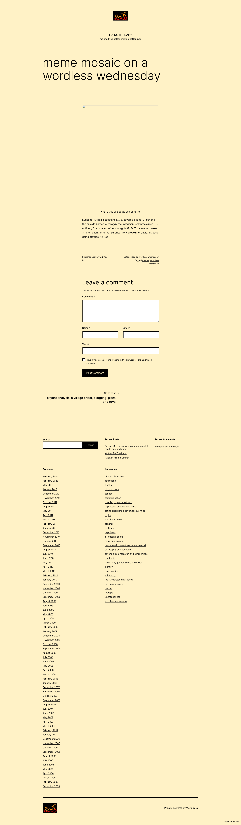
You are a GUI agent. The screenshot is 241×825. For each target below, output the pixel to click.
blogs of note (112, 489)
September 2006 (52, 751)
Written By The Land (116, 453)
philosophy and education (118, 549)
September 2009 (52, 597)
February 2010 (50, 575)
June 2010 (48, 558)
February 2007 (50, 730)
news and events (114, 541)
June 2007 (48, 713)
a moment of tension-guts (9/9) (114, 228)
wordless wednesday (149, 257)
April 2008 (48, 670)
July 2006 (48, 760)
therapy (109, 592)
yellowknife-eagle (136, 232)
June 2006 (48, 764)
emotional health (114, 519)
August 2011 (49, 506)
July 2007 (48, 708)
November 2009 (51, 588)
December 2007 (51, 687)
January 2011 (50, 528)
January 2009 (50, 631)
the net (108, 588)
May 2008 (48, 665)
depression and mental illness (120, 506)
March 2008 (49, 674)
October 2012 (50, 502)
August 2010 (49, 549)
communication (113, 498)
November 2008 (51, 640)
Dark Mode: (229, 821)
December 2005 (51, 786)
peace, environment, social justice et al (125, 545)
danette (135, 211)
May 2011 (48, 510)
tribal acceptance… (108, 219)
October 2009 (50, 592)
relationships (111, 571)
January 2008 (50, 683)
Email (126, 328)
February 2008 (50, 678)
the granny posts (114, 584)
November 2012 (51, 498)
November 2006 (51, 743)
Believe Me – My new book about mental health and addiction (126, 447)
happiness (110, 532)
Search (46, 439)
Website (86, 344)
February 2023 (50, 480)
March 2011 (49, 519)
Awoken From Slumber (117, 457)
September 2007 (51, 700)
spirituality (110, 575)
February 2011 (50, 523)
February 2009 (50, 627)
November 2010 (51, 536)
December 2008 (51, 635)
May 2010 (48, 562)
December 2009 (51, 584)
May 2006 (48, 769)
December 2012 (51, 493)
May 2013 (48, 485)
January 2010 (50, 579)
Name (86, 328)
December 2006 (51, 739)
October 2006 (50, 747)
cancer (108, 493)
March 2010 (49, 571)
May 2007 (48, 717)
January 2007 (50, 734)
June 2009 (48, 610)
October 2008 (50, 644)
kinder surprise (111, 232)
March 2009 (49, 622)
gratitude (109, 528)
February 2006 (50, 782)
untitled (86, 228)
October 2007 (50, 695)
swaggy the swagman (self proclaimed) (131, 224)
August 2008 (49, 653)
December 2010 (51, 532)
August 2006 (49, 756)
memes (145, 260)
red (106, 236)
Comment (88, 296)
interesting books (114, 536)
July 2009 (48, 605)
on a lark (93, 232)
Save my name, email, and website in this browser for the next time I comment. (119, 361)
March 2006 (49, 777)
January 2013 (50, 489)
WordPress (192, 808)
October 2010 (50, 541)
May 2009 (48, 614)
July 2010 (48, 554)
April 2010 (48, 566)
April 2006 (48, 773)
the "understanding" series (119, 579)
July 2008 (48, 657)
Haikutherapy (120, 35)
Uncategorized (112, 597)
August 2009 (49, 601)
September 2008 (52, 648)
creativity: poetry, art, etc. (118, 502)
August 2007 (49, 704)
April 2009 (48, 618)
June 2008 (48, 661)
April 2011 (48, 515)
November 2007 (51, 691)
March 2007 (49, 726)
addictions (110, 480)
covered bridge (132, 219)
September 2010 (51, 545)
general (109, 523)
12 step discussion (114, 476)
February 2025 (50, 476)
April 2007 (48, 721)
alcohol (108, 485)
